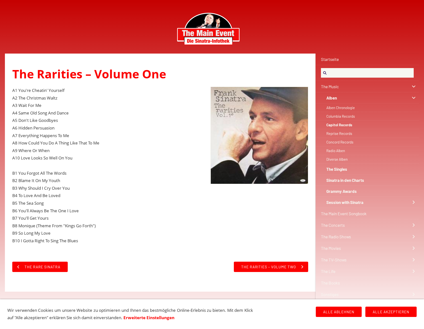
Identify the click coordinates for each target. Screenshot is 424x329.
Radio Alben (335, 150)
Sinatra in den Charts (345, 180)
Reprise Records (339, 133)
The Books (330, 282)
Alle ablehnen (338, 312)
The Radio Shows (336, 236)
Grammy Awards (341, 191)
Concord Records (339, 142)
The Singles (336, 169)
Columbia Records (340, 116)
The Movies (331, 248)
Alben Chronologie (340, 107)
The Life (328, 271)
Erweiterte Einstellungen (148, 317)
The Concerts (333, 225)
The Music (330, 86)
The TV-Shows (333, 259)
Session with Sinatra (344, 202)
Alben (331, 97)
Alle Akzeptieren (391, 312)
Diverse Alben (337, 159)
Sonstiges (330, 294)
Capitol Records (339, 125)
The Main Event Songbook (344, 213)
